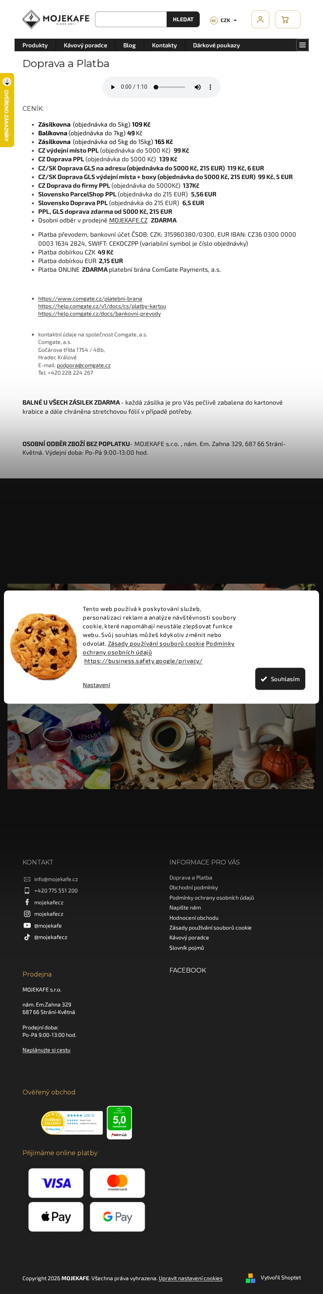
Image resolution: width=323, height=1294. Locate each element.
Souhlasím (282, 678)
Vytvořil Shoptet (278, 1273)
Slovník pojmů (184, 943)
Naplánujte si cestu (43, 1046)
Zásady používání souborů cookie (153, 643)
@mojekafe (45, 921)
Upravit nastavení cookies (187, 1274)
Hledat (180, 19)
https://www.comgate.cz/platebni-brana (87, 298)
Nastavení (94, 685)
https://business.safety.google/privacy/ (140, 660)
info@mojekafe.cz (53, 875)
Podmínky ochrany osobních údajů (209, 893)
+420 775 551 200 (52, 886)
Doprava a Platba (188, 873)
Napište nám (182, 903)
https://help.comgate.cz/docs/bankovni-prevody (96, 313)
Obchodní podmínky (191, 883)
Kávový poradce (186, 933)
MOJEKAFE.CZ (125, 220)
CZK (218, 20)
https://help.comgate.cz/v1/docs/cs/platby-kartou (99, 305)
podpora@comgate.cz (81, 365)
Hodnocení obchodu (191, 913)
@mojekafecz (47, 933)
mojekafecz (45, 898)
